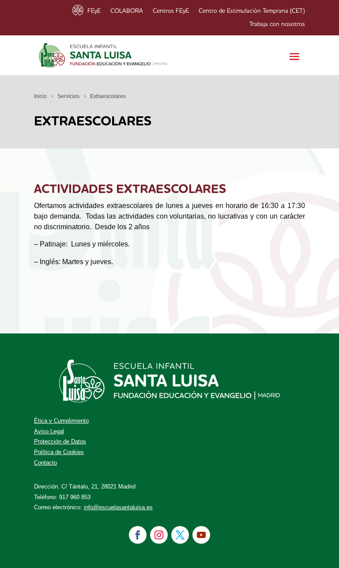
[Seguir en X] (180, 535)
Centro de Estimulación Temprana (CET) (252, 11)
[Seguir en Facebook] (138, 535)
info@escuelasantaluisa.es (118, 507)
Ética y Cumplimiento (61, 420)
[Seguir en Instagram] (159, 535)
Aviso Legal (49, 431)
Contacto (45, 462)
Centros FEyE (171, 11)
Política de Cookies (59, 452)
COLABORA (126, 11)
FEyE (94, 11)
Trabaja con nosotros (277, 24)
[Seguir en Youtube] (201, 535)
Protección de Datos (60, 441)
